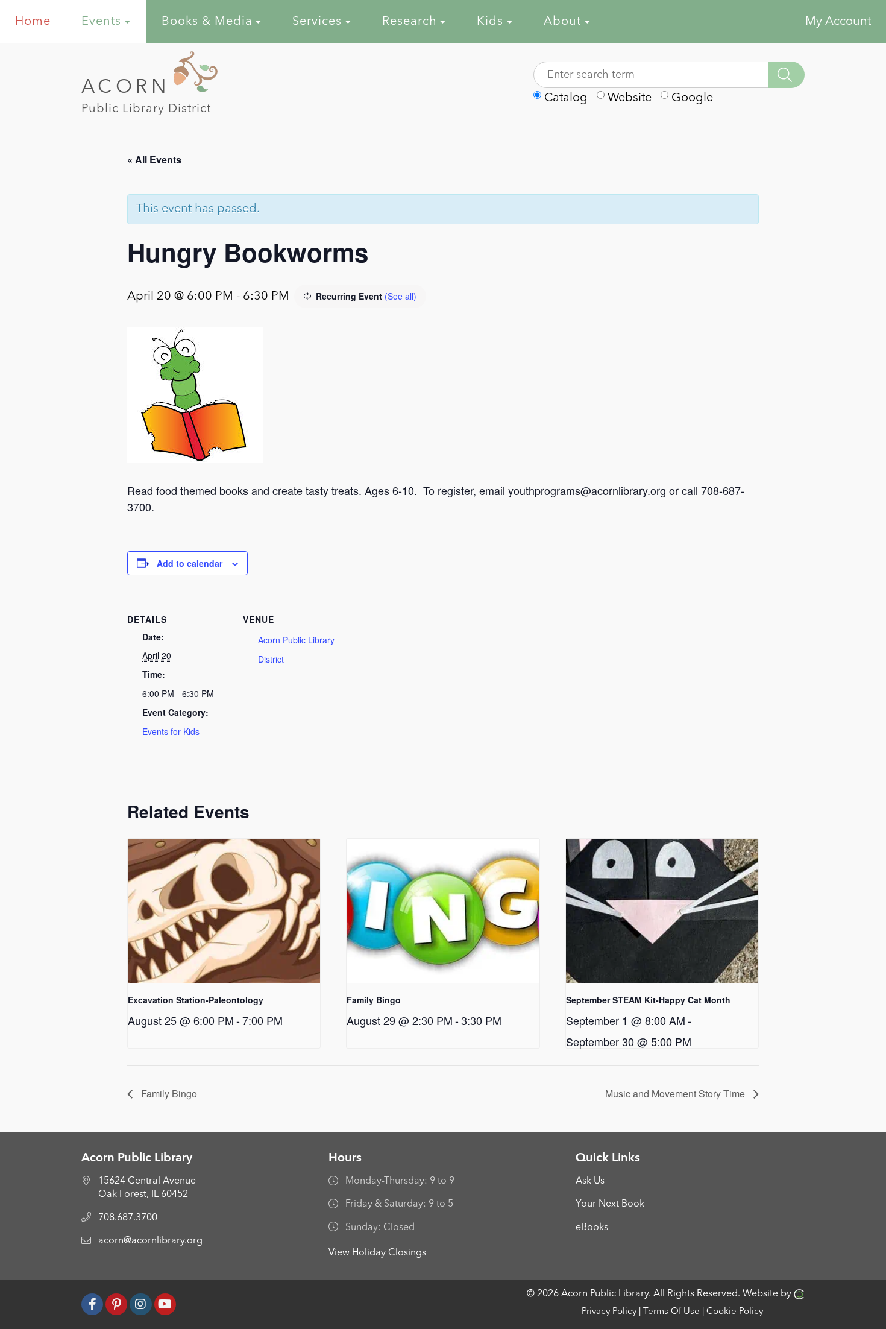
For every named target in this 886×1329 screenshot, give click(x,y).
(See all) (400, 296)
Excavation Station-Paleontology (195, 1000)
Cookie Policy (734, 1311)
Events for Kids (171, 731)
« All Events (154, 159)
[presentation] (224, 911)
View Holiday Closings (377, 1253)
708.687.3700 (127, 1218)
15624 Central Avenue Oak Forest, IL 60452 (147, 1187)
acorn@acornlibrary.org (150, 1241)
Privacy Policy (609, 1311)
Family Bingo (374, 1000)
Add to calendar (189, 563)
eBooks (592, 1228)
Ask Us (590, 1181)
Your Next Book (610, 1204)
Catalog (564, 98)
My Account (838, 22)
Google (690, 98)
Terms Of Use (671, 1311)
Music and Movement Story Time (676, 1093)
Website (628, 98)
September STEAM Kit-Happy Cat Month (648, 1000)
